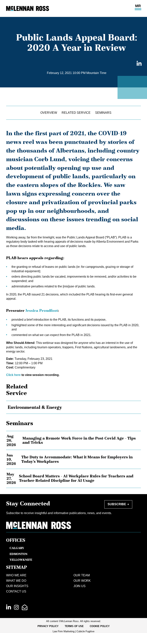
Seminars (103, 112)
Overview (48, 112)
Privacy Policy (48, 626)
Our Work (82, 580)
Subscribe (117, 504)
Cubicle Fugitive (85, 631)
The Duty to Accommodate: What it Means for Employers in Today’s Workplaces (77, 459)
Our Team (82, 575)
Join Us (80, 586)
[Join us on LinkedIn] (8, 607)
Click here (13, 375)
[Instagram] (16, 607)
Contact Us (16, 591)
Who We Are (16, 575)
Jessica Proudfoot (41, 310)
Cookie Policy (100, 626)
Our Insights (17, 586)
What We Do (16, 580)
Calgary (17, 548)
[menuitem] (48, 626)
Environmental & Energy (35, 407)
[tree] (73, 407)
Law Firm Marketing (63, 631)
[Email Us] (24, 607)
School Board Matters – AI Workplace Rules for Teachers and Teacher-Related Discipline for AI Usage (76, 478)
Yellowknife (21, 560)
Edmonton (18, 554)
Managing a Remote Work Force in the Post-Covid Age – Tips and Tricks (79, 440)
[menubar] (73, 626)
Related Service (76, 112)
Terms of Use (74, 626)
